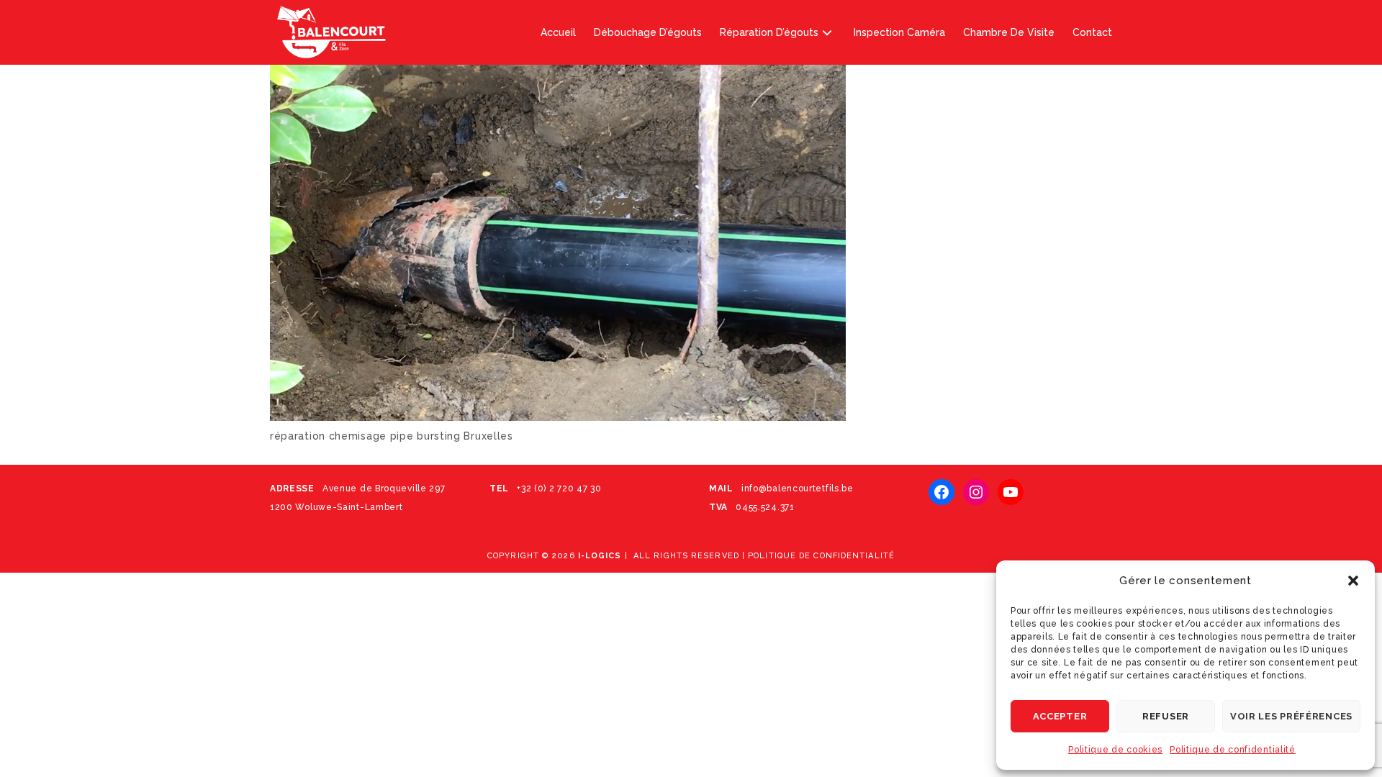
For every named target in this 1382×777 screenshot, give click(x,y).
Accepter (1060, 716)
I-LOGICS (600, 555)
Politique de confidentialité (1233, 750)
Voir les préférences (1291, 716)
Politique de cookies (1115, 750)
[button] (1353, 580)
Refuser (1165, 716)
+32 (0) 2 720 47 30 (559, 488)
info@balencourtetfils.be (796, 488)
